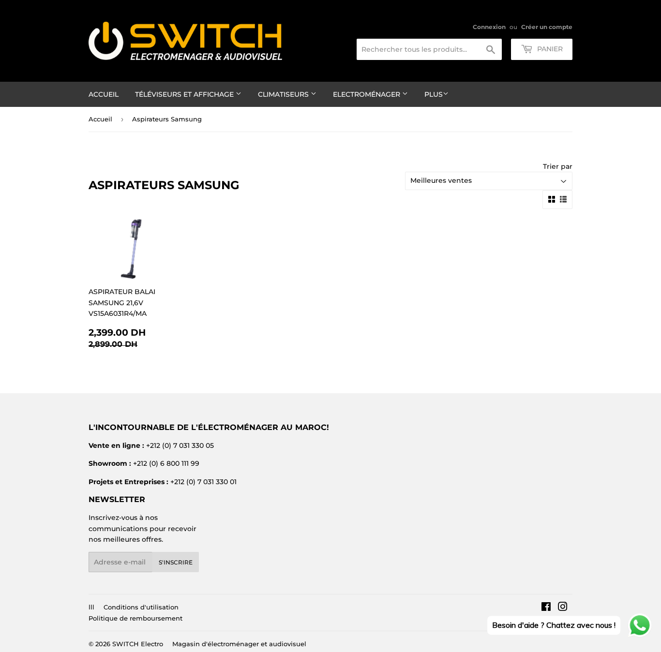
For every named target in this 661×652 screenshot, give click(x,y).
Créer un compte (546, 26)
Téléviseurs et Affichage (185, 94)
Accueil (104, 94)
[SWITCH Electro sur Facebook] (546, 608)
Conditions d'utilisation (141, 607)
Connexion (489, 26)
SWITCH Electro (137, 644)
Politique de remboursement (135, 618)
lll (91, 607)
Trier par (557, 166)
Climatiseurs (284, 94)
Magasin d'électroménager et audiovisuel (239, 644)
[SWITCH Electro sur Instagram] (563, 608)
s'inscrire (176, 562)
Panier (549, 48)
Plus (433, 94)
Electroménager (367, 94)
